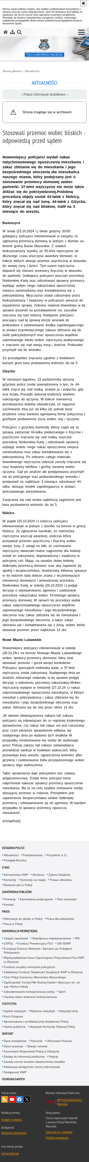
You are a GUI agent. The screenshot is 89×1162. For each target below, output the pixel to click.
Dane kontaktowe (15, 1041)
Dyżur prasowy (13, 1046)
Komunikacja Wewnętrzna (19, 931)
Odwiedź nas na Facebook (19, 1099)
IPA (77, 938)
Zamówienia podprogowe (36, 899)
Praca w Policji (13, 924)
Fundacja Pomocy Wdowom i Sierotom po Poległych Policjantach (38, 950)
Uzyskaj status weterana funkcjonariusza (30, 996)
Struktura (38, 874)
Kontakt (9, 904)
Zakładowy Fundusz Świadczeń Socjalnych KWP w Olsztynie (43, 972)
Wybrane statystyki (42, 1011)
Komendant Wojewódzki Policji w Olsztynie (31, 1051)
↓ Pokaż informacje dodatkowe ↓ (44, 94)
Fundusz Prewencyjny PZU (35, 943)
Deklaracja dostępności (14, 1133)
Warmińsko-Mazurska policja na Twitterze (27, 1099)
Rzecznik (36, 1041)
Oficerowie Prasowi (59, 1041)
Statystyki (9, 1004)
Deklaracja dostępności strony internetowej (32, 1066)
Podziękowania (32, 855)
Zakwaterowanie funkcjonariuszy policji (29, 991)
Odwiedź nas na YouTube (12, 1099)
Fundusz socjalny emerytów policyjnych (29, 967)
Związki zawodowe (16, 938)
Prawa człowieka (61, 879)
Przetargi (10, 899)
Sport (62, 991)
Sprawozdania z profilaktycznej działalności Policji (36, 1021)
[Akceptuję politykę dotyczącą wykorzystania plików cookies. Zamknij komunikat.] (83, 3)
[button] (81, 32)
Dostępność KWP (15, 1072)
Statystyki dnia (68, 1011)
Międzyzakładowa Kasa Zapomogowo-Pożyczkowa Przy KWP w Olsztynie (44, 959)
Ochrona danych (13, 1079)
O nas (6, 867)
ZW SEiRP (64, 943)
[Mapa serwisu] (12, 32)
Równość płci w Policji (18, 885)
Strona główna (11, 71)
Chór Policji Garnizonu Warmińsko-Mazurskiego (35, 977)
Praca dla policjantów (60, 918)
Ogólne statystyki (15, 1011)
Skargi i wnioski (37, 1046)
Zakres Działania (59, 874)
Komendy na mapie (33, 879)
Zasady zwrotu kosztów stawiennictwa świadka (34, 1061)
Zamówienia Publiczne (17, 892)
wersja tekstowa (10, 1153)
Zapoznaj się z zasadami (59, 1132)
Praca (6, 911)
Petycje (53, 1056)
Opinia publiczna (14, 1026)
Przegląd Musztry (15, 860)
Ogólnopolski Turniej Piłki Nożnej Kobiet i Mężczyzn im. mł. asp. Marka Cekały (42, 984)
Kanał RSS (4, 1099)
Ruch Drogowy (13, 1016)
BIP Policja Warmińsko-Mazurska (70, 1102)
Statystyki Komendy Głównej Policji (52, 1026)
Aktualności (32, 71)
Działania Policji (13, 848)
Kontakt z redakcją (11, 1120)
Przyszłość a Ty (57, 855)
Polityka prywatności (57, 1138)
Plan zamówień (67, 899)
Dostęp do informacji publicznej (24, 1056)
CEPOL (8, 943)
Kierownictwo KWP (16, 874)
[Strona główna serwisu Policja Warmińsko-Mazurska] (5, 32)
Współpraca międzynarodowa (51, 938)
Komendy (10, 879)
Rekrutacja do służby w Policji (23, 918)
